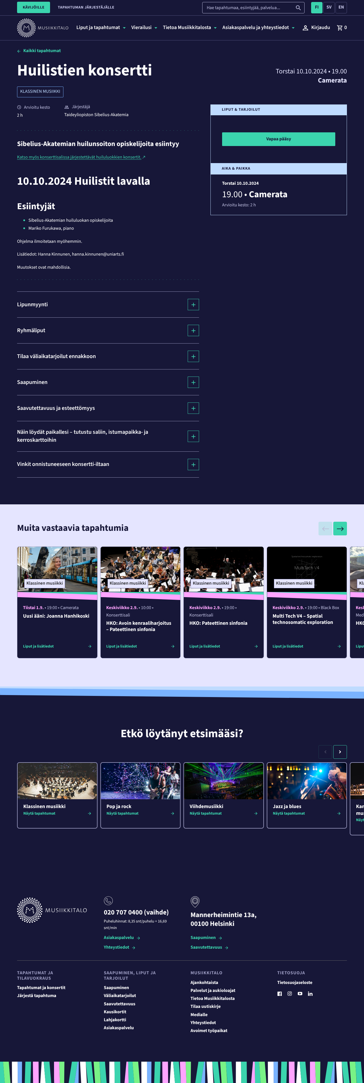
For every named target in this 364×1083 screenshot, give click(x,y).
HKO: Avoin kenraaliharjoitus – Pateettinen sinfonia (138, 626)
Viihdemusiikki (206, 806)
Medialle (199, 1015)
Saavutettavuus (206, 947)
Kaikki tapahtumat (42, 51)
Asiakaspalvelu (119, 938)
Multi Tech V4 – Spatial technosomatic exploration (303, 619)
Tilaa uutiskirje (206, 1007)
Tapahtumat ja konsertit (41, 988)
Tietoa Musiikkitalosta (213, 999)
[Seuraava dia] (340, 528)
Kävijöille (33, 7)
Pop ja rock (119, 806)
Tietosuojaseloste (295, 983)
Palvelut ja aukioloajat (213, 991)
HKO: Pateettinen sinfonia (218, 623)
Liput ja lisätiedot (38, 646)
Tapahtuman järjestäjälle (86, 7)
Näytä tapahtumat (39, 813)
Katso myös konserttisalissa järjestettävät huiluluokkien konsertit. (79, 157)
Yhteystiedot (116, 947)
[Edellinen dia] (325, 528)
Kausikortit (115, 1012)
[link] (342, 28)
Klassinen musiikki (40, 92)
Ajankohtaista (204, 983)
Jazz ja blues (287, 806)
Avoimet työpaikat (209, 1031)
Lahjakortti (115, 1020)
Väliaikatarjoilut (120, 996)
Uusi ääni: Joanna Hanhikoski (56, 616)
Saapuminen (203, 938)
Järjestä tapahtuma (36, 996)
